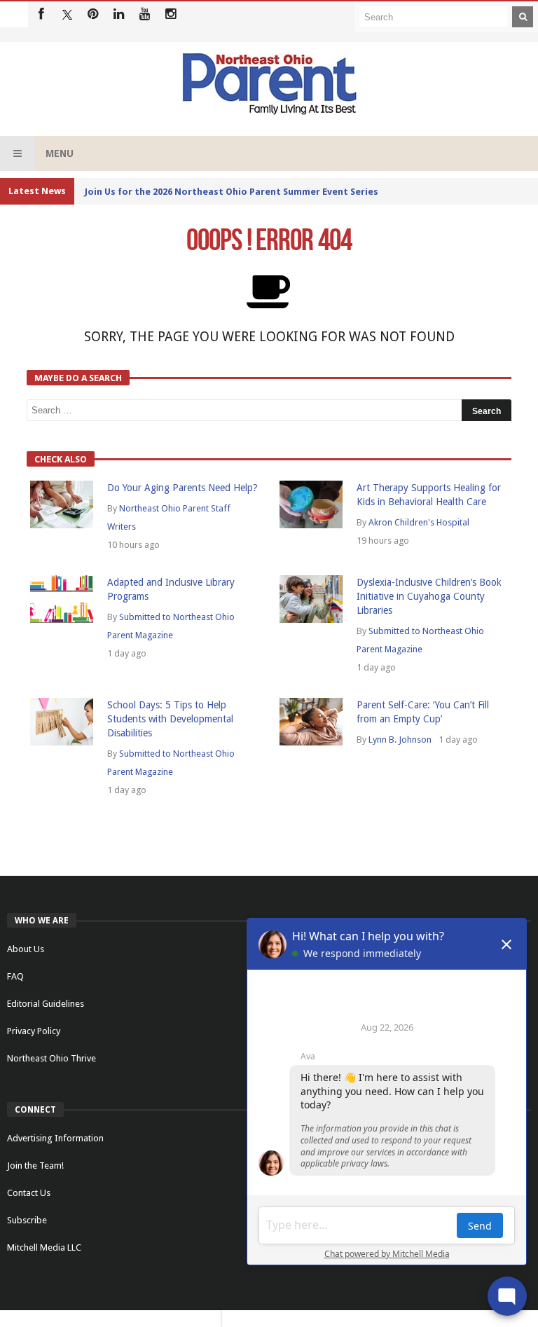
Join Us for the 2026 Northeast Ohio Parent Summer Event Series (231, 191)
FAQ (15, 976)
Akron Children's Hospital (418, 522)
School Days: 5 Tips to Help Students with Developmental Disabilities (170, 718)
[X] (67, 14)
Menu (60, 153)
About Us (25, 949)
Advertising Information (55, 1138)
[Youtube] (145, 14)
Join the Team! (35, 1165)
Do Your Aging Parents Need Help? (182, 487)
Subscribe (27, 1220)
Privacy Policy (33, 1031)
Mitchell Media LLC (44, 1247)
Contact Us (28, 1193)
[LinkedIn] (119, 14)
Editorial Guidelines (45, 1003)
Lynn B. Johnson (400, 739)
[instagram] (171, 14)
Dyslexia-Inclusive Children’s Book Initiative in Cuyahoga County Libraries (429, 596)
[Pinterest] (93, 14)
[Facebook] (41, 14)
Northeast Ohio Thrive (51, 1058)
